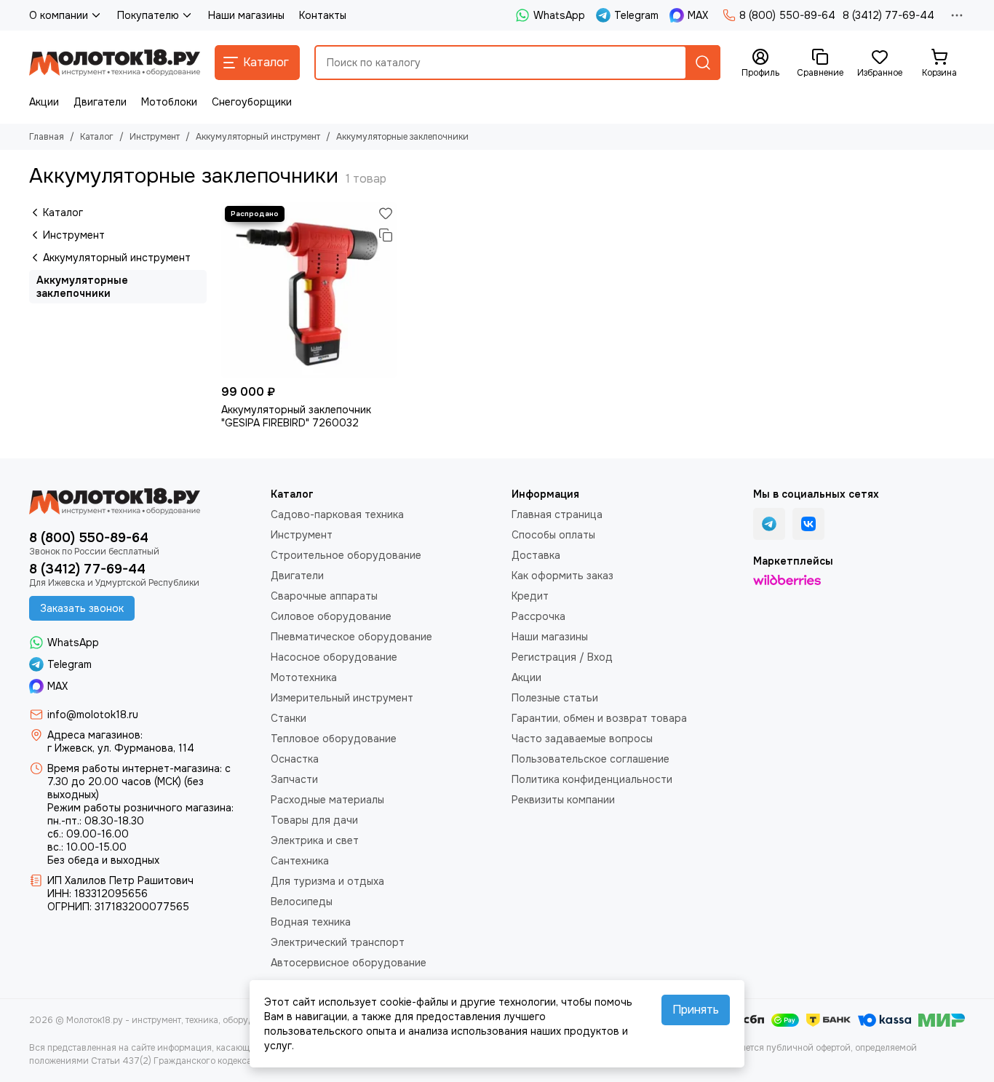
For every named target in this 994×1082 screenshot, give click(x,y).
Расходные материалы (327, 799)
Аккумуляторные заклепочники (82, 287)
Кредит (530, 595)
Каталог (97, 137)
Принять (695, 1009)
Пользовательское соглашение (590, 758)
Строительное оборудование (346, 555)
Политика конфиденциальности (592, 779)
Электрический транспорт (338, 942)
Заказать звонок (82, 608)
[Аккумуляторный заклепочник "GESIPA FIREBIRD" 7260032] (309, 290)
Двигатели (100, 101)
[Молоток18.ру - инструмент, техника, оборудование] (114, 62)
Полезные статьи (555, 697)
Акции (44, 101)
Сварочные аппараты (324, 595)
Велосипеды (302, 901)
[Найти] (702, 62)
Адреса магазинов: (95, 734)
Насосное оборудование (334, 657)
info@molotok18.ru (92, 714)
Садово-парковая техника (337, 514)
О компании (58, 15)
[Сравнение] (386, 235)
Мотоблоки (169, 101)
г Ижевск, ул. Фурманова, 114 (120, 748)
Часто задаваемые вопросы (582, 738)
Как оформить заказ (562, 575)
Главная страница (557, 514)
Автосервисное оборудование (348, 962)
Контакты (322, 15)
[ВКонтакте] (808, 524)
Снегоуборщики (252, 101)
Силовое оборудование (331, 616)
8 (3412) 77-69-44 (888, 15)
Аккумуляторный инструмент (258, 137)
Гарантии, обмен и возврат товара (599, 718)
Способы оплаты (553, 534)
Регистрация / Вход (562, 657)
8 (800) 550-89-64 (787, 15)
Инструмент (155, 137)
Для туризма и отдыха (327, 881)
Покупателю (148, 15)
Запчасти (294, 779)
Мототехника (304, 677)
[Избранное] (386, 213)
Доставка (536, 555)
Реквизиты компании (563, 799)
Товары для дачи (314, 820)
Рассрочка (538, 616)
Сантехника (300, 860)
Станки (288, 718)
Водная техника (311, 921)
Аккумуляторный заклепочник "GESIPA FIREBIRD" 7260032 (296, 416)
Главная (46, 137)
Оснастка (295, 758)
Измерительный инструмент (342, 697)
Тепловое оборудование (334, 738)
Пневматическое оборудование (351, 636)
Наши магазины (246, 15)
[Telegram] (769, 524)
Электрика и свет (315, 840)
